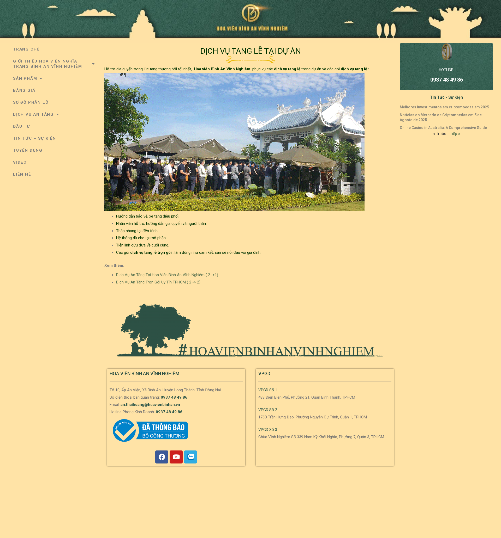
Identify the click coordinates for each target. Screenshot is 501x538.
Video (20, 162)
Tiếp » (455, 133)
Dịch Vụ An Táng (33, 114)
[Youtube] (176, 456)
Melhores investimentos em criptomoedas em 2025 (444, 107)
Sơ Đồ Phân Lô (31, 102)
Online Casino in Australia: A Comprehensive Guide (443, 128)
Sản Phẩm (25, 78)
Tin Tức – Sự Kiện (34, 138)
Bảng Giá (24, 90)
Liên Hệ (22, 174)
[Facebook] (161, 456)
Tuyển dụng (28, 150)
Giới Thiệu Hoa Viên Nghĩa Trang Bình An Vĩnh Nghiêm (47, 64)
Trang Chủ (26, 49)
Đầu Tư (21, 126)
